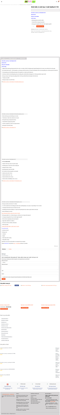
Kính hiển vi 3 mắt (16, 4)
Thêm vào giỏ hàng (40, 26)
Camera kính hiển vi (4, 318)
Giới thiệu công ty (33, 395)
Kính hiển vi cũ (3, 322)
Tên (2, 270)
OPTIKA (10, 249)
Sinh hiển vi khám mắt (5, 340)
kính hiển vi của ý (48, 31)
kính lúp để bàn (4, 329)
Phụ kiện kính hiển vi (4, 338)
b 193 (34, 31)
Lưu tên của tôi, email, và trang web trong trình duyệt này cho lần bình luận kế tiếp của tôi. (17, 277)
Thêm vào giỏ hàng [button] (24, 307)
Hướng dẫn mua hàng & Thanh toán (36, 399)
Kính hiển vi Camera (4, 320)
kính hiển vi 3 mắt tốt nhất (41, 31)
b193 (36, 31)
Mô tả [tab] (4, 58)
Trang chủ (1, 4)
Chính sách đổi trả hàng (34, 403)
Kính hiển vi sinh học (10, 4)
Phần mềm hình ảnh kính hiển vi (6, 336)
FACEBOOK (18, 243)
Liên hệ (32, 396)
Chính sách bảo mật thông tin (35, 402)
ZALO (14, 243)
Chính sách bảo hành (34, 400)
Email (3, 273)
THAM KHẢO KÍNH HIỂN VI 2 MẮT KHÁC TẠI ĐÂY (10, 226)
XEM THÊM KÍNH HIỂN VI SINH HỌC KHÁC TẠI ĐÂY (11, 213)
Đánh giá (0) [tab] (22, 58)
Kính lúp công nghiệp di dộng (6, 327)
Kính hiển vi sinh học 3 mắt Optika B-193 (37, 32)
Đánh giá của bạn (5, 260)
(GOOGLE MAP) (52, 401)
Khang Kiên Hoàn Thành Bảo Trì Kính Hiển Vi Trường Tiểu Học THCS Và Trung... (22, 396)
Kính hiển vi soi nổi (4, 325)
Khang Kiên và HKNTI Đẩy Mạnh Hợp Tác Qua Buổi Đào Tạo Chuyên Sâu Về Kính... (22, 406)
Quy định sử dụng (34, 398)
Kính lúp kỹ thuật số (4, 331)
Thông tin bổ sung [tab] (13, 58)
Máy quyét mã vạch (4, 333)
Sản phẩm (5, 4)
